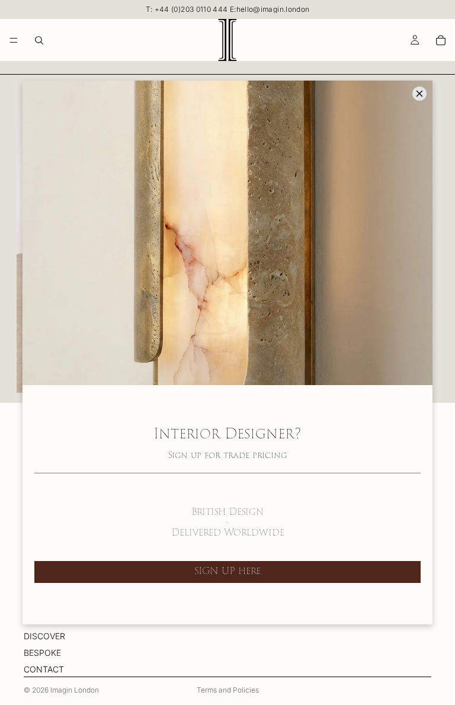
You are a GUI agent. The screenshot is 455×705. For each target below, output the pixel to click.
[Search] (39, 40)
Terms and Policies (228, 689)
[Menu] (13, 40)
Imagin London (74, 689)
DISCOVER (44, 636)
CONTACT (44, 670)
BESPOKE (42, 653)
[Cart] (441, 40)
